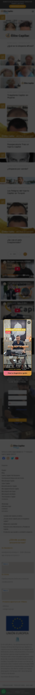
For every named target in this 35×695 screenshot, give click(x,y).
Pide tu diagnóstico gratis (17, 373)
